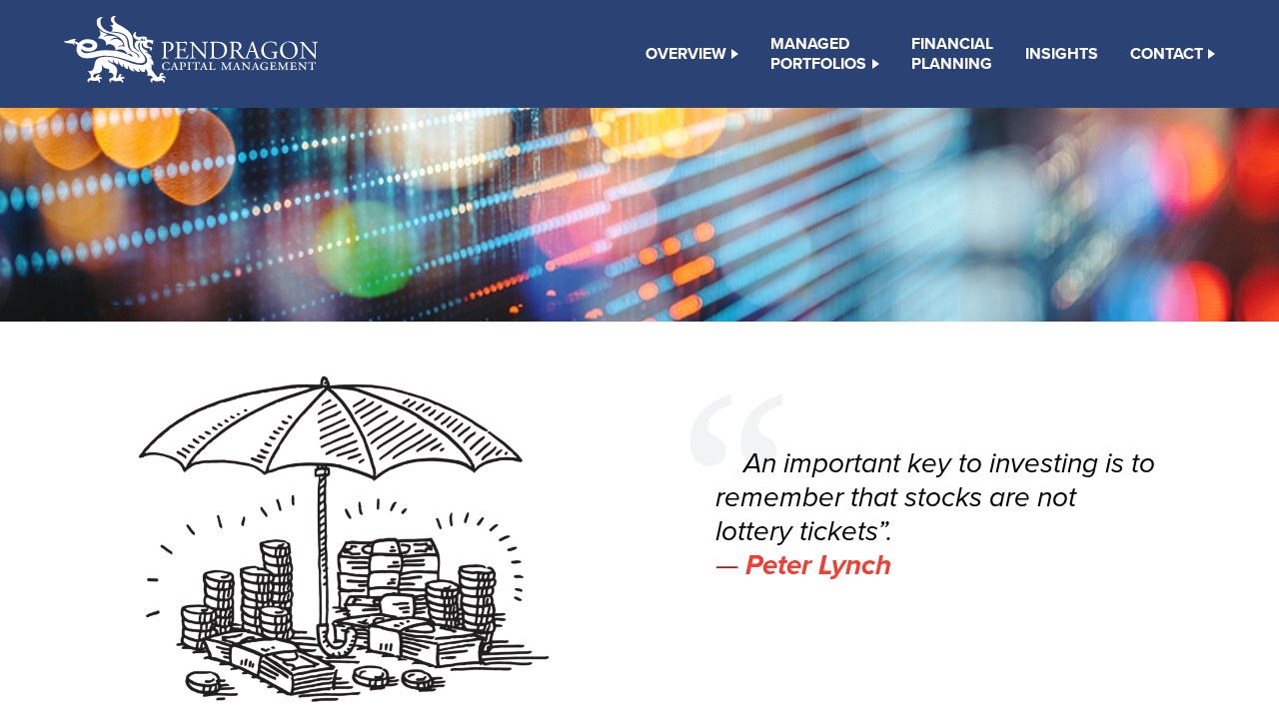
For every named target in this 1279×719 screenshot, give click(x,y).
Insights (1061, 54)
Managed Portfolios (818, 54)
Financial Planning (952, 54)
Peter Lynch (818, 565)
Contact (1166, 54)
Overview (685, 54)
